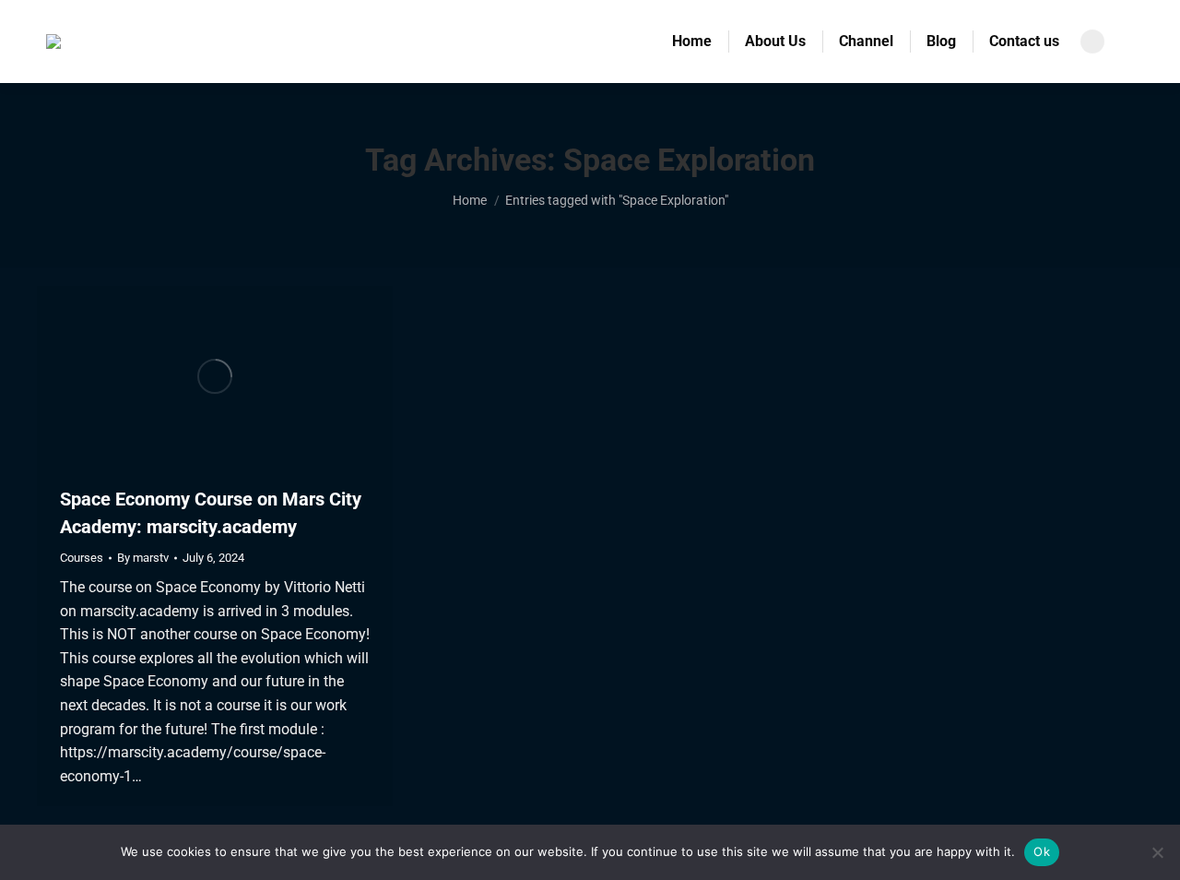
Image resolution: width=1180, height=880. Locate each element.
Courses (81, 558)
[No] (1157, 852)
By (143, 558)
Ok (1041, 851)
